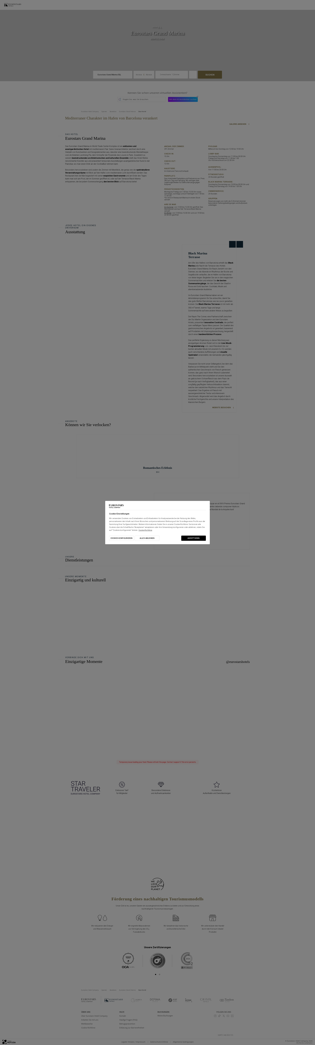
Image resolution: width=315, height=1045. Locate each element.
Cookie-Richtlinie (145, 530)
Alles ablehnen (147, 538)
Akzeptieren (194, 538)
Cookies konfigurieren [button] (121, 538)
